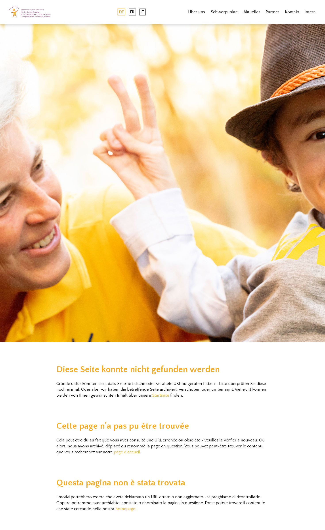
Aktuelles (251, 12)
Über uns (196, 12)
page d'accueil (127, 452)
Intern (310, 12)
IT (142, 12)
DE (121, 12)
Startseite (160, 395)
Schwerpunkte (224, 12)
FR (132, 12)
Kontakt (292, 12)
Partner (272, 12)
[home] (29, 12)
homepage (125, 509)
